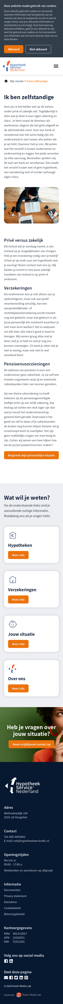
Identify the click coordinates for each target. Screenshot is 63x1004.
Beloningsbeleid (14, 914)
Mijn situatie (17, 81)
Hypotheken (20, 545)
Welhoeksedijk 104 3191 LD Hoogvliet (16, 815)
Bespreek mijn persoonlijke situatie (31, 455)
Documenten (12, 890)
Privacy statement (15, 896)
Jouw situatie (21, 634)
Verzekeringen (22, 589)
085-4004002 (17, 837)
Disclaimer (10, 902)
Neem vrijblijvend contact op (31, 744)
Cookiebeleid (12, 908)
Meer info (18, 555)
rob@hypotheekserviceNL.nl (31, 841)
